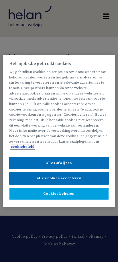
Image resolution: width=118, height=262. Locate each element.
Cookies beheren (58, 194)
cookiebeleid (22, 147)
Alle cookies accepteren (59, 178)
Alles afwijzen (59, 163)
